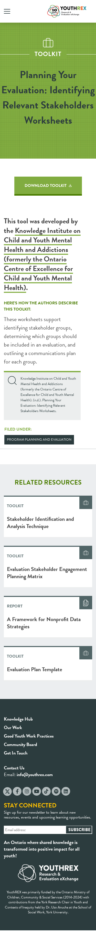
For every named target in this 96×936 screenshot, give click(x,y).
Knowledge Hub (18, 718)
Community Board (20, 744)
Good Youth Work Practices (29, 735)
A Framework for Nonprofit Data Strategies (44, 623)
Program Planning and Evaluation (39, 439)
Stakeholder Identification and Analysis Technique (40, 522)
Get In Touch (15, 752)
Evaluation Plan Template (34, 669)
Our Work (13, 727)
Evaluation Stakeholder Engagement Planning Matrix (47, 572)
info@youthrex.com (35, 774)
